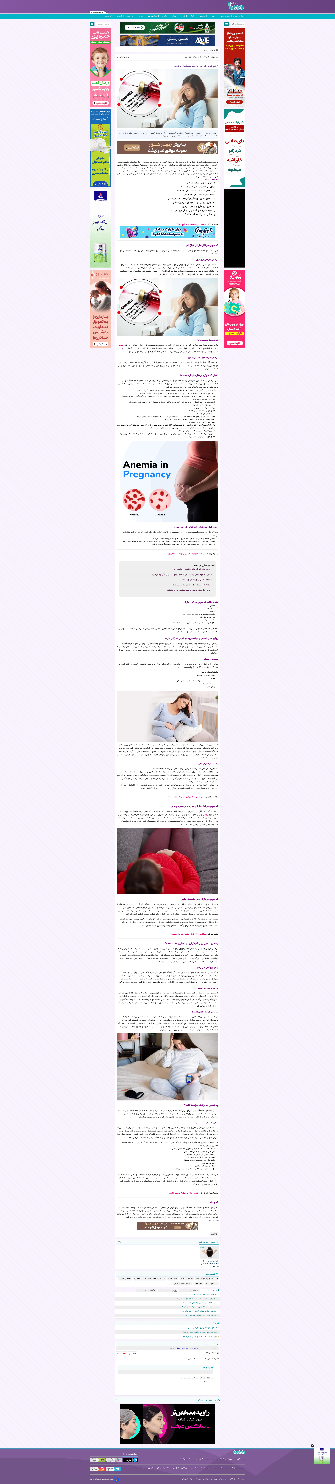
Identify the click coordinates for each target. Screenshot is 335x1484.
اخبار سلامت (129, 16)
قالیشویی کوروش (125, 1278)
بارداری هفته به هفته (226, 1468)
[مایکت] (130, 1460)
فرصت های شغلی (186, 1468)
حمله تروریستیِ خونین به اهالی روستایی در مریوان (199, 1332)
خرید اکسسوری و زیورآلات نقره (207, 1278)
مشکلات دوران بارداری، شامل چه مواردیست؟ (188, 934)
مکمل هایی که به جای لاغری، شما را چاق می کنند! (201, 1315)
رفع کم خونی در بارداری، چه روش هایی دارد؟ (186, 797)
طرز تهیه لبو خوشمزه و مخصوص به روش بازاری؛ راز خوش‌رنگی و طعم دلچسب (179, 574)
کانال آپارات (175, 1468)
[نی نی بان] (236, 6)
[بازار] (97, 1460)
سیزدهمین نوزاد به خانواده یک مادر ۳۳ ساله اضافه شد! (199, 1311)
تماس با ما (198, 1468)
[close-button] (312, 1446)
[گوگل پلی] (114, 1460)
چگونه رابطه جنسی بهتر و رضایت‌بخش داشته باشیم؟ (199, 1303)
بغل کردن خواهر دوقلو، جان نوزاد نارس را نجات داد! (200, 1294)
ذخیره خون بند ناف (186, 1278)
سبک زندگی (152, 16)
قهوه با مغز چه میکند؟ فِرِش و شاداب (183, 1193)
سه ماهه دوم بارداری (143, 384)
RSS (144, 1468)
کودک (174, 16)
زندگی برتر (151, 1468)
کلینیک (119, 16)
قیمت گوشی (172, 1278)
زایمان (192, 16)
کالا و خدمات (109, 16)
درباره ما (206, 1468)
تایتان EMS (198, 1283)
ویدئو (141, 16)
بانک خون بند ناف (212, 1283)
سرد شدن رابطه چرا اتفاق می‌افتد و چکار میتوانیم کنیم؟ (199, 1307)
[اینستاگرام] (97, 1470)
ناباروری (213, 16)
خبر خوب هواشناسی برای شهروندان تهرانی (202, 1327)
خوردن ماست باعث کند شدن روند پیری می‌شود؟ (200, 1336)
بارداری (202, 16)
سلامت (164, 16)
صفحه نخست (238, 16)
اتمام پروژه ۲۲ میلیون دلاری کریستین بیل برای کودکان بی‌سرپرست (196, 1298)
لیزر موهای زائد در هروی (182, 1283)
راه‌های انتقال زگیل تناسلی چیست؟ (196, 579)
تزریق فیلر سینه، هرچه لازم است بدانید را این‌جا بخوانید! (188, 590)
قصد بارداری (225, 16)
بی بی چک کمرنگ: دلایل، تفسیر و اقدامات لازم (192, 569)
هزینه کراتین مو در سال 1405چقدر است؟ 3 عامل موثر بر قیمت (210, 1264)
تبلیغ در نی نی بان (163, 1468)
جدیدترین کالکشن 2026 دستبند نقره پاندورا (149, 1278)
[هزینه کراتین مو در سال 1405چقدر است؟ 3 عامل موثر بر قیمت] (209, 1252)
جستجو (214, 1468)
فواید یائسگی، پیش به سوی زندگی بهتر (182, 553)
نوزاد (183, 16)
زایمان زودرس (202, 814)
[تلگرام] (113, 1470)
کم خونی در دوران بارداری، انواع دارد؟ (191, 224)
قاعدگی (196, 402)
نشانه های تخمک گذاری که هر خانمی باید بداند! (191, 585)
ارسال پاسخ (132, 1353)
